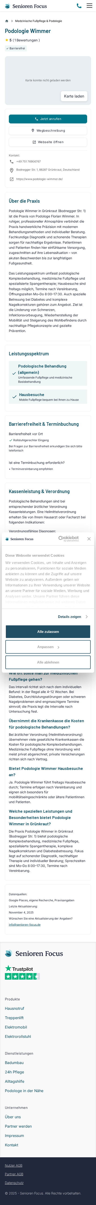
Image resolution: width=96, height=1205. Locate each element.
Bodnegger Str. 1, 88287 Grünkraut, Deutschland (47, 169)
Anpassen (45, 647)
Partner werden (18, 1126)
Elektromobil (16, 1027)
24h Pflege (14, 1072)
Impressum (14, 1135)
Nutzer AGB (13, 1165)
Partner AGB (14, 1174)
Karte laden (74, 96)
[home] (26, 5)
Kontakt (11, 1145)
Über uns (13, 1117)
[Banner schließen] (89, 539)
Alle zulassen (48, 631)
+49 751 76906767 (28, 161)
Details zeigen (69, 617)
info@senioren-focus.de (25, 924)
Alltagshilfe (14, 1081)
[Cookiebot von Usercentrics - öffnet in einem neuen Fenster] (59, 539)
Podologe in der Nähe (24, 1090)
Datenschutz (14, 1183)
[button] (88, 5)
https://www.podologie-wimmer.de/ (39, 179)
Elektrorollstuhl (18, 1036)
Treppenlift (14, 1017)
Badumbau (14, 1062)
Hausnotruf (14, 1008)
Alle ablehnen (48, 662)
